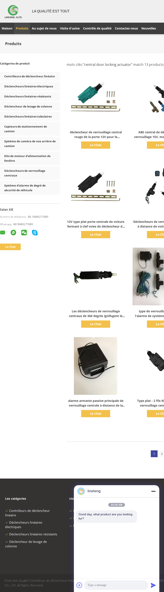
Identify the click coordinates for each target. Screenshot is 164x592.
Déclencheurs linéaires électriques (28, 86)
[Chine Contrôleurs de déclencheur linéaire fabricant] (13, 11)
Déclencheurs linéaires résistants (27, 96)
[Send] (153, 585)
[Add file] (79, 585)
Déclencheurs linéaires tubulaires (28, 116)
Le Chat (95, 145)
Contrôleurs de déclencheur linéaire (29, 76)
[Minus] (153, 491)
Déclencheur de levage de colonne (28, 106)
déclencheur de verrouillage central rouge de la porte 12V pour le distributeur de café (96, 137)
